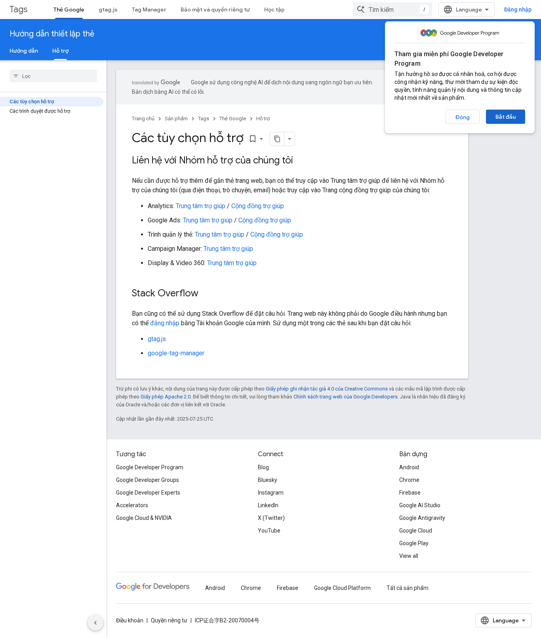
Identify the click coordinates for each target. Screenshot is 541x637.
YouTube (269, 530)
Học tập (274, 9)
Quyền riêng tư (169, 620)
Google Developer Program (149, 467)
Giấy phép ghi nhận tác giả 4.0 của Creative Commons (327, 389)
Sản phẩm (176, 118)
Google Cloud (415, 530)
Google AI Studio (419, 505)
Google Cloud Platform (342, 588)
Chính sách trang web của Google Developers (345, 397)
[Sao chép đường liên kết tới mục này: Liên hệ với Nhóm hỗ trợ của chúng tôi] (301, 161)
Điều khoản (129, 620)
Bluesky (267, 480)
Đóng (462, 117)
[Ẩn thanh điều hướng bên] (95, 623)
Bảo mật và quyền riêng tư (215, 9)
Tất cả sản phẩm (408, 588)
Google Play (414, 543)
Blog (263, 467)
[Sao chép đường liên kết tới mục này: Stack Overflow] (206, 294)
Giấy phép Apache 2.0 (165, 397)
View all (408, 556)
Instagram (271, 492)
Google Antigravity (422, 518)
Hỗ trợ (60, 50)
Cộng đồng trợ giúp (257, 206)
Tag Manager (149, 9)
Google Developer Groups (147, 480)
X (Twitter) (271, 518)
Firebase (410, 492)
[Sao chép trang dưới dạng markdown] (277, 139)
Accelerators (132, 505)
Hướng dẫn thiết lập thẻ (52, 34)
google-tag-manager (176, 353)
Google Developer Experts (148, 492)
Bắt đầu (505, 116)
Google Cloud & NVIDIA (144, 518)
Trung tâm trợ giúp (200, 206)
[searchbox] (53, 76)
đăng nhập (164, 323)
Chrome (409, 480)
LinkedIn (268, 505)
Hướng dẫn (24, 50)
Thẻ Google (68, 9)
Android (409, 467)
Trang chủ (143, 118)
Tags (18, 9)
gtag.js (108, 9)
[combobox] (392, 9)
